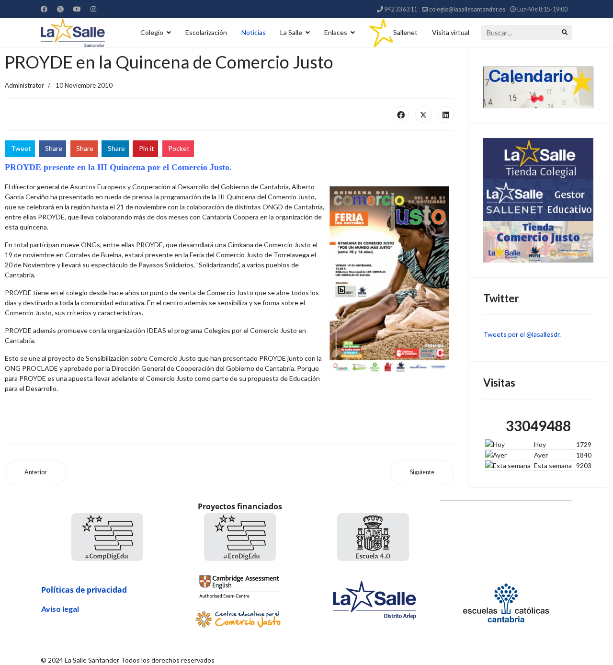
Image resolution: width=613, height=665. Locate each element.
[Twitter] (60, 9)
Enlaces (335, 32)
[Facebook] (44, 9)
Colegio (151, 32)
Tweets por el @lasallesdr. (522, 334)
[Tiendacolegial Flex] (538, 158)
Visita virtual (450, 32)
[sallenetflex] (538, 199)
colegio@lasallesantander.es (467, 9)
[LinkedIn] (446, 114)
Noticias (253, 32)
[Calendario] (538, 87)
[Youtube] (77, 9)
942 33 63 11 (400, 9)
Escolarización (206, 32)
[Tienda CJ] (538, 242)
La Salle (291, 32)
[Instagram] (93, 9)
